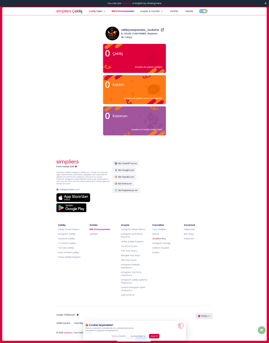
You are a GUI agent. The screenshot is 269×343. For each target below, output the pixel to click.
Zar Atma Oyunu (129, 246)
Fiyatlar (174, 11)
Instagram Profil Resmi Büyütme (132, 235)
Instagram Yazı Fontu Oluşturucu (131, 274)
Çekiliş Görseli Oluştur (68, 229)
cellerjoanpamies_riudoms (140, 30)
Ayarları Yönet (136, 336)
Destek (189, 11)
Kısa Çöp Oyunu (129, 260)
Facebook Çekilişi (66, 238)
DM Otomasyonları (123, 11)
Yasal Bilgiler (80, 323)
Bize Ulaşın (189, 234)
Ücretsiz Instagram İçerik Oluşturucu (133, 289)
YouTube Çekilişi (66, 247)
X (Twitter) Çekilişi (67, 243)
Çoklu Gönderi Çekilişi (68, 252)
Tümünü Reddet (118, 336)
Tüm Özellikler (159, 229)
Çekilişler (94, 234)
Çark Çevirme (127, 295)
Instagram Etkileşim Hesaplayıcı (130, 266)
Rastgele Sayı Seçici (130, 255)
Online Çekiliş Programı (69, 257)
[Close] (265, 3)
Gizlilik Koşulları (63, 323)
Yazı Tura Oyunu (129, 250)
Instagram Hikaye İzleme (133, 229)
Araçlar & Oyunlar (150, 11)
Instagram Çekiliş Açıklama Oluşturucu (134, 281)
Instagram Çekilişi (66, 234)
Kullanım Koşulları (160, 247)
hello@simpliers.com (70, 189)
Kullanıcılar (189, 238)
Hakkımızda (189, 229)
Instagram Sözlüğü (161, 243)
